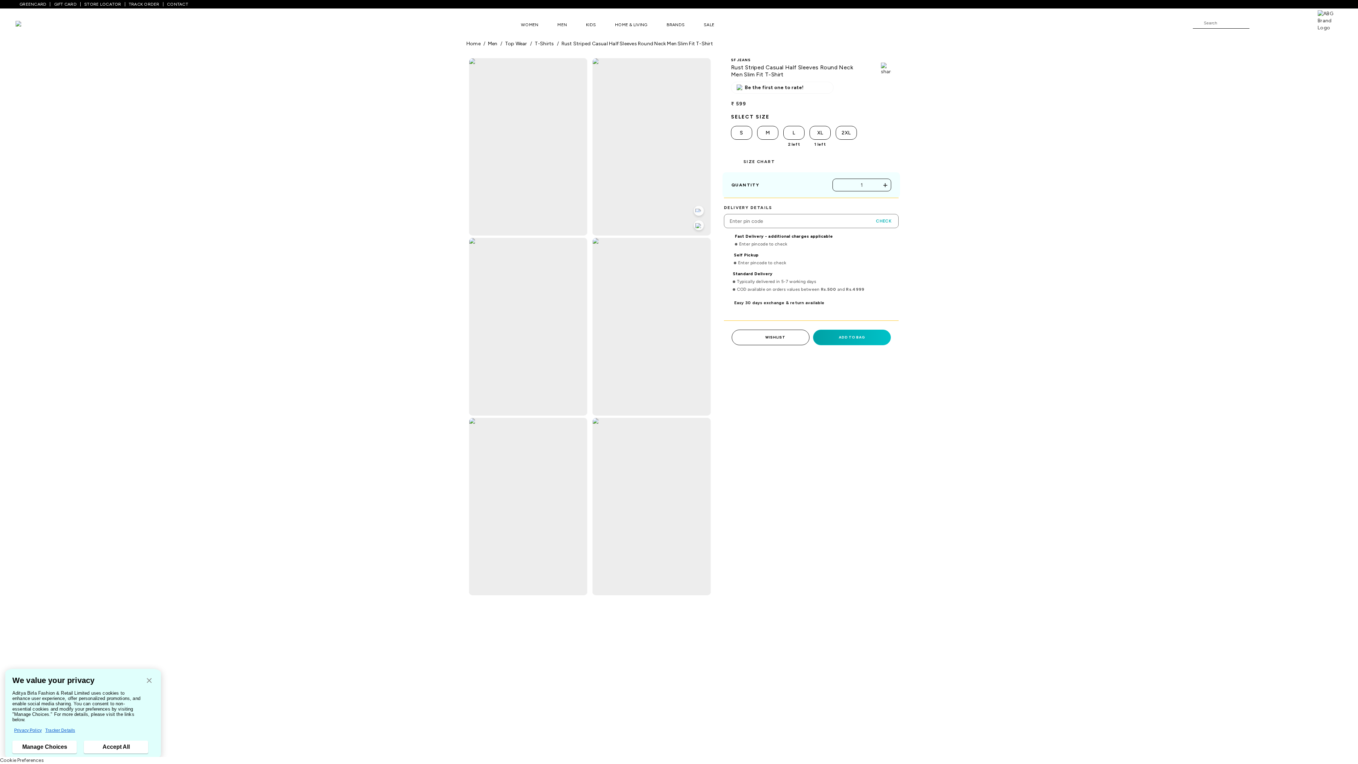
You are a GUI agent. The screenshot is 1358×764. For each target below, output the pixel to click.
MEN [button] (562, 24)
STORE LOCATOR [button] (102, 4)
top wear (516, 44)
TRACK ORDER (144, 4)
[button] (149, 681)
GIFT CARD (65, 4)
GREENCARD (32, 4)
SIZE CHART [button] (759, 161)
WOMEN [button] (529, 24)
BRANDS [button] (676, 24)
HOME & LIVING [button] (631, 24)
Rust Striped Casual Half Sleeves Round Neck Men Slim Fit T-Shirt (637, 44)
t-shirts (544, 44)
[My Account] (1278, 22)
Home (473, 44)
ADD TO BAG (852, 337)
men (493, 44)
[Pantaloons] (29, 24)
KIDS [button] (591, 24)
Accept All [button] (116, 747)
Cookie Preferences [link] (22, 760)
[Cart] (1297, 23)
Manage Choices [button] (44, 747)
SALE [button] (709, 24)
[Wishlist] (1258, 23)
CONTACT (177, 4)
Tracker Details (60, 730)
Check (884, 221)
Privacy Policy (28, 730)
